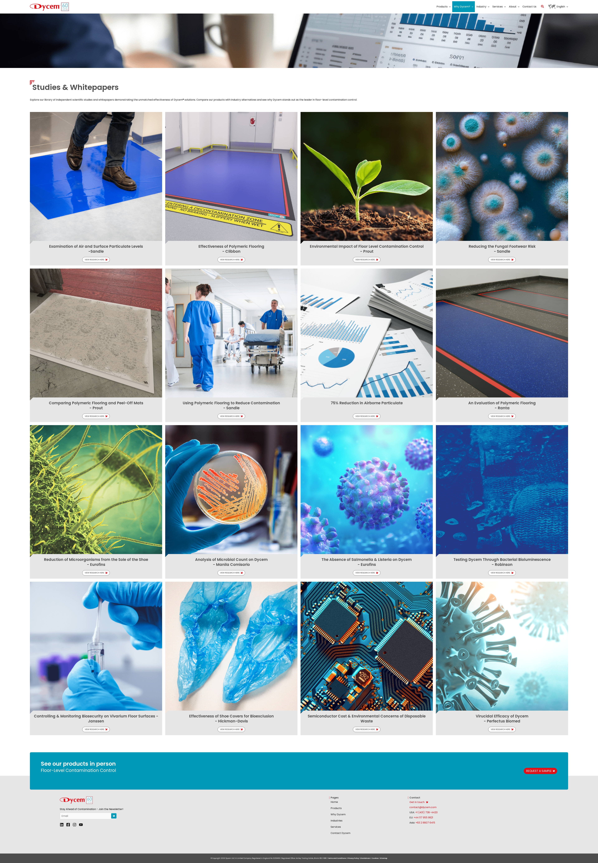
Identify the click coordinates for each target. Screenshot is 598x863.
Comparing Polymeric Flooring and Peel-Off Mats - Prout (96, 405)
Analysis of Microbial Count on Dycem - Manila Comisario (231, 562)
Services (336, 827)
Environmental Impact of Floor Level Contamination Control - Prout (367, 249)
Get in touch (417, 802)
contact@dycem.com (423, 807)
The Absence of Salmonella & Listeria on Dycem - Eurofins (367, 562)
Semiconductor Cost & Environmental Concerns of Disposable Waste (367, 719)
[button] (449, 6)
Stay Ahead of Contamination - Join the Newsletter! (91, 809)
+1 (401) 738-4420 (426, 812)
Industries (336, 820)
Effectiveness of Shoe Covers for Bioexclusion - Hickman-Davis (231, 719)
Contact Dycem (340, 833)
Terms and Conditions (336, 858)
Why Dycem (338, 814)
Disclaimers (365, 858)
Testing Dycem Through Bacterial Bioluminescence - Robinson (502, 562)
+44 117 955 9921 (423, 817)
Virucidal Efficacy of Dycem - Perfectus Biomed (502, 719)
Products (336, 808)
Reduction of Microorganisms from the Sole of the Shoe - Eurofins (96, 562)
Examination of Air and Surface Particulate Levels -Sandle (96, 249)
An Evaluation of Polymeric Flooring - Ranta (502, 405)
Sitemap (383, 858)
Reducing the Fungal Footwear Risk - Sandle (502, 249)
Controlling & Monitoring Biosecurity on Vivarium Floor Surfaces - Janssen (96, 719)
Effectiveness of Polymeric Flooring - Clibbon (231, 249)
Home (334, 802)
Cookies (375, 858)
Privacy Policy (353, 858)
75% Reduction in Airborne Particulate (367, 403)
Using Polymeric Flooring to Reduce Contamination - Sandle (231, 405)
